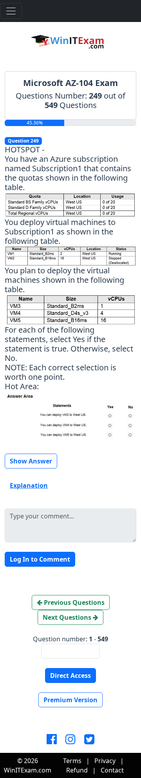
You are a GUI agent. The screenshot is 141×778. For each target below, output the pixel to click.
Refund (77, 770)
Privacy (105, 760)
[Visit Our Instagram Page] (70, 739)
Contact (112, 770)
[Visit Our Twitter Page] (89, 739)
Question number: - (70, 639)
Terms (72, 760)
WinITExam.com (27, 770)
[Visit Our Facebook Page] (51, 739)
